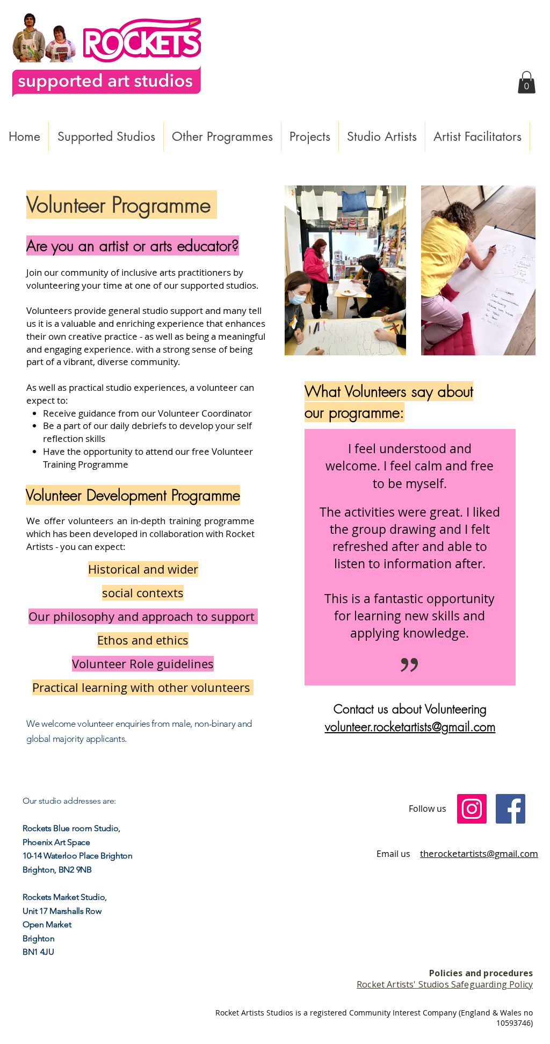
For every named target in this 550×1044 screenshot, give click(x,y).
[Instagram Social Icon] (472, 809)
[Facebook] (510, 809)
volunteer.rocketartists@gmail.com (410, 726)
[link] (526, 82)
